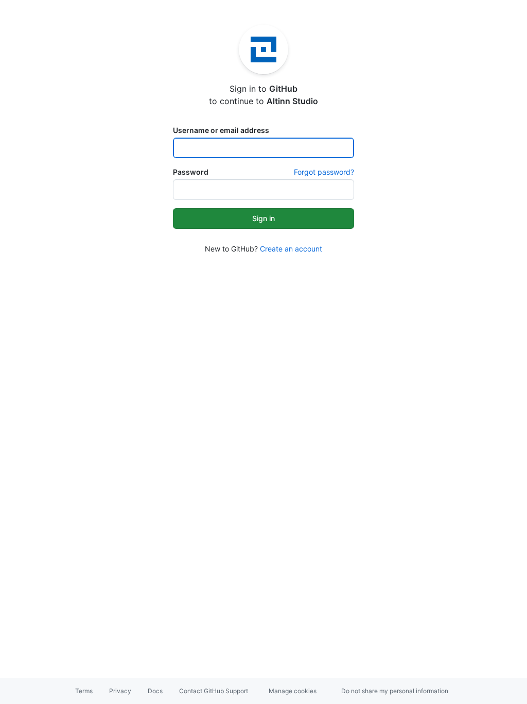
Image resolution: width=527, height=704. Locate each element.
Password (190, 171)
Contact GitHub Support (213, 691)
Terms (84, 691)
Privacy (120, 691)
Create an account (291, 248)
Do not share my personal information (394, 691)
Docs (155, 691)
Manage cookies (293, 691)
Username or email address (221, 130)
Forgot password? (324, 171)
